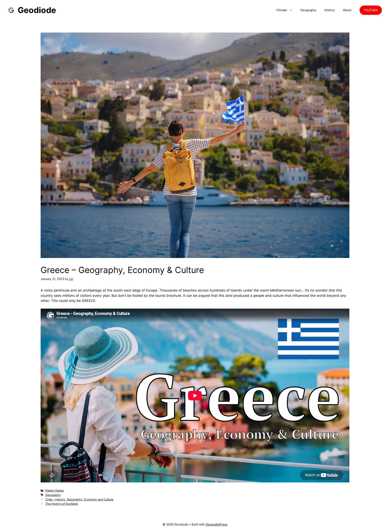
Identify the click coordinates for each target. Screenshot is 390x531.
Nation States (54, 490)
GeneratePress (217, 524)
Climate (281, 10)
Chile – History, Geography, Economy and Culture (79, 499)
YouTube (371, 10)
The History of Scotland (61, 503)
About (347, 10)
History (329, 10)
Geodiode (37, 10)
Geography (308, 10)
